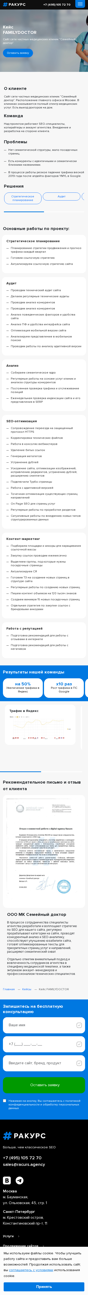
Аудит (62, 196)
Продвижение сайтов (21, 1246)
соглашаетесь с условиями (31, 1270)
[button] (24, 211)
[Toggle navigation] (80, 4)
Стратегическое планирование (22, 198)
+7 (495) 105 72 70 (56, 5)
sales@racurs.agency (24, 1164)
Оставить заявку (18, 53)
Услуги (9, 1236)
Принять (44, 1286)
